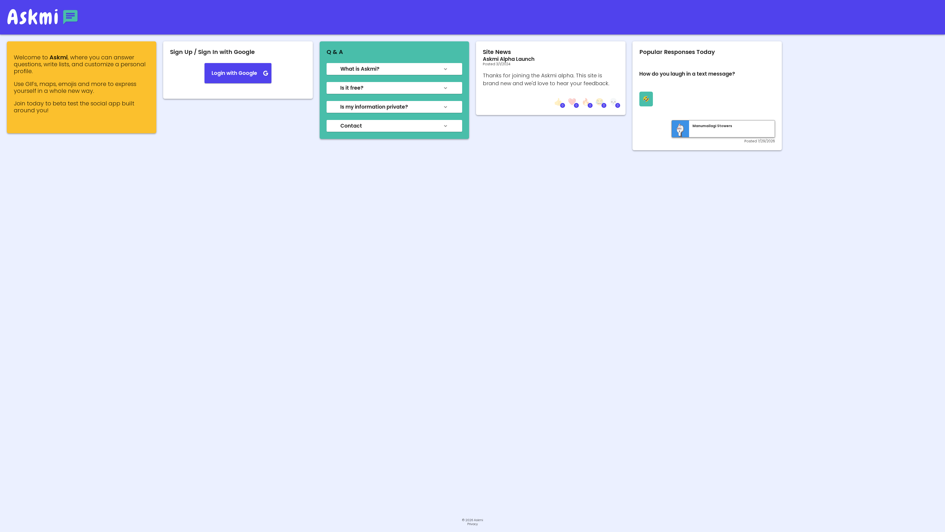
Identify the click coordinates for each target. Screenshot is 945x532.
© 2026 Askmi (472, 520)
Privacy (472, 524)
